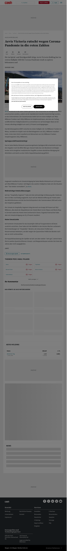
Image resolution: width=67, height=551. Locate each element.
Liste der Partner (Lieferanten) (18, 101)
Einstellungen (27, 106)
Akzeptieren (39, 106)
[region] (33, 94)
